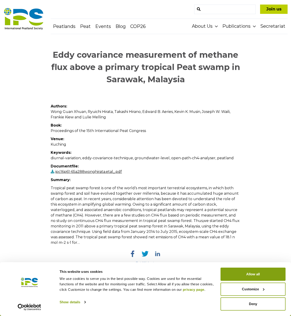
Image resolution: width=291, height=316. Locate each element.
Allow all (253, 274)
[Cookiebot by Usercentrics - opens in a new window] (29, 307)
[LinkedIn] (157, 253)
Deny (253, 304)
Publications (237, 26)
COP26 (138, 26)
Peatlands (64, 26)
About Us (203, 26)
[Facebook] (132, 253)
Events (103, 26)
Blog (120, 26)
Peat (85, 26)
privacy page (193, 289)
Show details (70, 302)
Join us (273, 9)
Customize (250, 289)
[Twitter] (145, 253)
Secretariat (272, 26)
